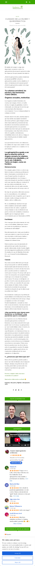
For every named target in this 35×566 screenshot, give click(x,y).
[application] (17, 440)
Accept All (17, 553)
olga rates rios (15, 499)
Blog (17, 16)
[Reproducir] (7, 445)
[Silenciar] (25, 445)
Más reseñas (17, 523)
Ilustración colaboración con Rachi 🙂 (15, 379)
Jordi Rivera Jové (16, 513)
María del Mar (14, 484)
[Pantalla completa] (28, 445)
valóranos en (15, 462)
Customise (18, 558)
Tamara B (13, 467)
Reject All (17, 562)
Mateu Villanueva (16, 506)
